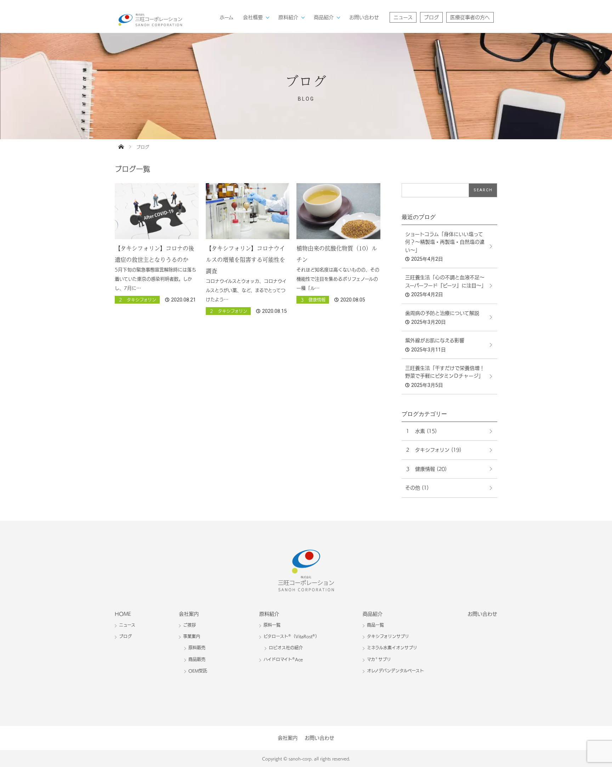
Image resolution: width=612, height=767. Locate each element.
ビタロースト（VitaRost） (291, 636)
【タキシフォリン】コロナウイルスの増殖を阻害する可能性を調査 (245, 259)
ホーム (226, 17)
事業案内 (191, 636)
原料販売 (196, 647)
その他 (412, 487)
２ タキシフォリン (137, 300)
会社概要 (253, 17)
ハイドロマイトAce (283, 659)
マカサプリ (379, 659)
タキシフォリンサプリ (388, 636)
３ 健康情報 (312, 300)
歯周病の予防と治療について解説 (442, 313)
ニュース (403, 17)
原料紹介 (288, 17)
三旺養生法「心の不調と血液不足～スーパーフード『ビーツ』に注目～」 (445, 281)
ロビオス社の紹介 (286, 647)
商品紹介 (324, 17)
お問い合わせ (364, 17)
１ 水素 (415, 431)
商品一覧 (375, 625)
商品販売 (196, 659)
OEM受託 (197, 671)
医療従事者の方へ (470, 17)
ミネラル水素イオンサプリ (392, 647)
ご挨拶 (189, 625)
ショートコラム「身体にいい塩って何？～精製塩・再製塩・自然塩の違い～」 (444, 242)
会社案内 (189, 613)
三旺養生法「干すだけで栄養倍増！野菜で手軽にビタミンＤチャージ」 (444, 372)
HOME (123, 613)
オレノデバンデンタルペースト (395, 671)
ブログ (431, 17)
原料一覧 (272, 625)
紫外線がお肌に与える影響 (434, 340)
